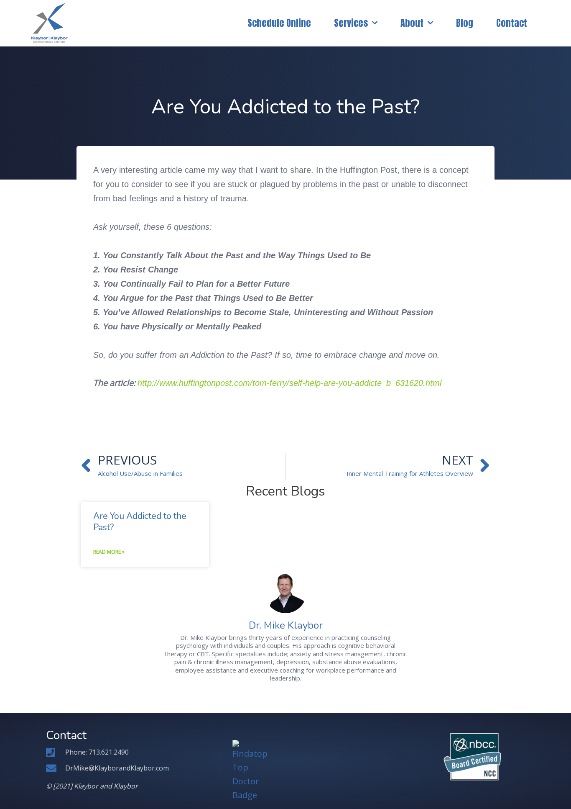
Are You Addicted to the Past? (139, 521)
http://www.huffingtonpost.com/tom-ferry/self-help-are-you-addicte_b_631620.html (289, 383)
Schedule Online (279, 23)
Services (351, 23)
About (411, 23)
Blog (464, 23)
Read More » (109, 551)
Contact (511, 23)
